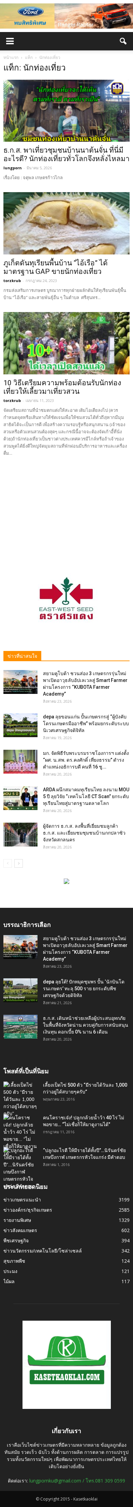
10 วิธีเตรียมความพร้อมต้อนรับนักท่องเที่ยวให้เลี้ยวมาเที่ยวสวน (62, 387)
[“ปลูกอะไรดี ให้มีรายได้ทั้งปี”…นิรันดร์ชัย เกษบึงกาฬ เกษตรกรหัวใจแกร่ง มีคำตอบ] (20, 1168)
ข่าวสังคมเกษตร (20, 1230)
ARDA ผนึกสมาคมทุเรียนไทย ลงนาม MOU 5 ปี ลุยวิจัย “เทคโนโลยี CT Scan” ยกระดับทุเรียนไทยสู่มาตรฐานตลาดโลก (86, 796)
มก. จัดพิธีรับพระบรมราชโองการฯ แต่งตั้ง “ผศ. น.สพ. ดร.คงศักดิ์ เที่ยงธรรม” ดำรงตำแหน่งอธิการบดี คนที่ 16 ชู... (86, 760)
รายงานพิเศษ (17, 1220)
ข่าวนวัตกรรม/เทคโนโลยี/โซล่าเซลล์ (42, 1250)
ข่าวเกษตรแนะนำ (22, 1199)
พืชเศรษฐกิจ (16, 1240)
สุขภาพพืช (14, 1261)
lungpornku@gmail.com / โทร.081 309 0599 (77, 1480)
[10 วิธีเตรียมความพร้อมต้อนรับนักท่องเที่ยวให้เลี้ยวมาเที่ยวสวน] (66, 343)
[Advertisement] (66, 510)
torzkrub (12, 280)
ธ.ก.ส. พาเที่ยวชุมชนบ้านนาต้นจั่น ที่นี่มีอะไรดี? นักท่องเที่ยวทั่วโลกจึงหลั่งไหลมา (66, 154)
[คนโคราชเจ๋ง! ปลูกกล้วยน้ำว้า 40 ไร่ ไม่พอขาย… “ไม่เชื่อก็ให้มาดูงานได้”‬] (20, 1135)
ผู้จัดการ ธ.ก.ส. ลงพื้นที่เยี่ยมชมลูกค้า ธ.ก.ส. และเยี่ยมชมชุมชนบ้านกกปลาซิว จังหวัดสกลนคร (84, 832)
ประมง (10, 1271)
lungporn (12, 167)
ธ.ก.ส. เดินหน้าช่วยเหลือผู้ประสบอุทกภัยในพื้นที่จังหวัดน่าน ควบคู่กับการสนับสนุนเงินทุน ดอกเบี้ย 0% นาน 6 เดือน (85, 1025)
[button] (123, 41)
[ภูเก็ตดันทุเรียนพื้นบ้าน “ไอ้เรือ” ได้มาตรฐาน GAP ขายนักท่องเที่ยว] (66, 223)
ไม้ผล (9, 1281)
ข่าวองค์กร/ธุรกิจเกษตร (27, 1210)
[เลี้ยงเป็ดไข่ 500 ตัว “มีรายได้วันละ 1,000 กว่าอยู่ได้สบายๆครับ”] (20, 1099)
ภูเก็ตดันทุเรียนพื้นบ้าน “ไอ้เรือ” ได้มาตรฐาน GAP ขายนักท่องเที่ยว (55, 267)
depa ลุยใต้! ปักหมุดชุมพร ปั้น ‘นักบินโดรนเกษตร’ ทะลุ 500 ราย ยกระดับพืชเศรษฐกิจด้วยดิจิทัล (83, 988)
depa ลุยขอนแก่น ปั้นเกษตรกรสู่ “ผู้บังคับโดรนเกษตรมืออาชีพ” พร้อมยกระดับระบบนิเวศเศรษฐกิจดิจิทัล (86, 723)
